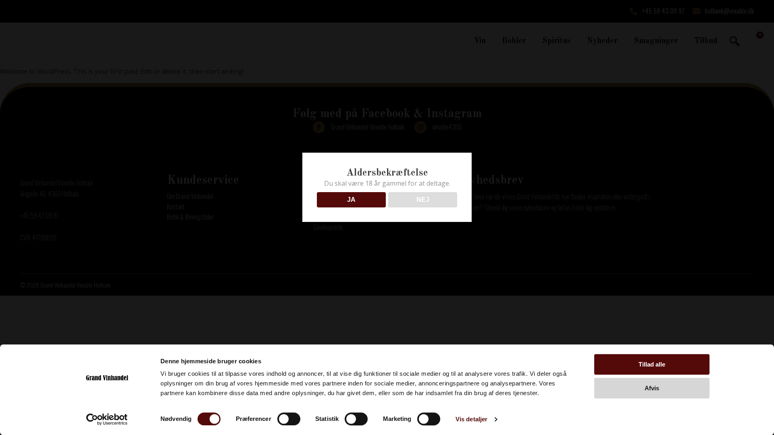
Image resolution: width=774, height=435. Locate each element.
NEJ (422, 199)
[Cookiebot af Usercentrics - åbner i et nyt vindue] (107, 419)
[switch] (288, 418)
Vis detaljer (471, 419)
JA (351, 199)
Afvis (652, 388)
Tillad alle (652, 364)
